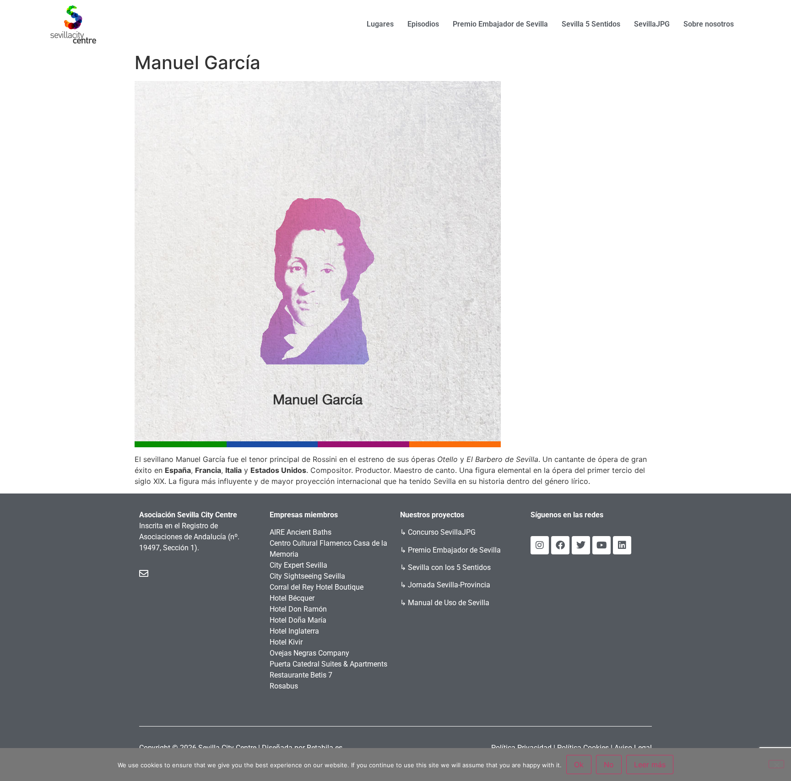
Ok (579, 764)
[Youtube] (601, 545)
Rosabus (284, 686)
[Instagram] (540, 545)
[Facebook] (560, 545)
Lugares (380, 24)
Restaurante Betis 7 (301, 675)
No (609, 764)
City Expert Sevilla (298, 565)
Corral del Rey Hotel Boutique (316, 587)
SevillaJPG (652, 24)
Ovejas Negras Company (309, 653)
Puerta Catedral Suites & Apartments (328, 664)
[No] (776, 764)
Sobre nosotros (708, 24)
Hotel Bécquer (292, 598)
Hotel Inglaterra (294, 631)
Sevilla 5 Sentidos (591, 24)
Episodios (423, 24)
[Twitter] (581, 545)
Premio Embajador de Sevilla (500, 24)
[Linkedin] (622, 545)
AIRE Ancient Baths (300, 532)
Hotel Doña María (298, 620)
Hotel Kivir (286, 642)
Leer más (650, 764)
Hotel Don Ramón (298, 609)
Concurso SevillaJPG (442, 532)
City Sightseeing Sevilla (307, 576)
